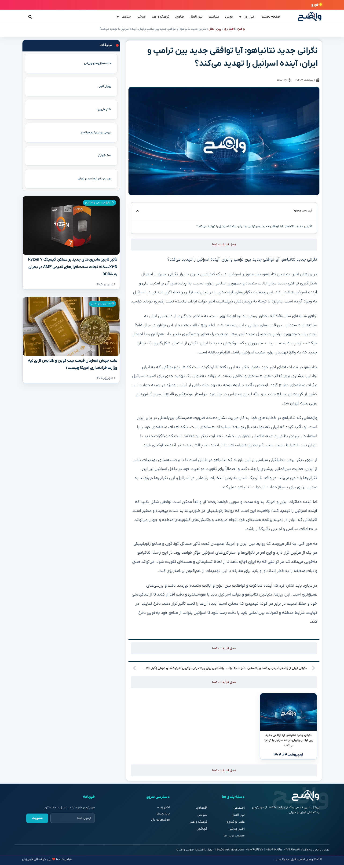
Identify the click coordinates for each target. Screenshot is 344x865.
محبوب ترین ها (234, 835)
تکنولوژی (108, 202)
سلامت (126, 17)
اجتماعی (239, 808)
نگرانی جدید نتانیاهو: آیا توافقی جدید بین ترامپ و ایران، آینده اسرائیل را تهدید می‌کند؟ (288, 740)
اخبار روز (249, 17)
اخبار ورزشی (237, 829)
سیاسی (202, 815)
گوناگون (202, 829)
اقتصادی (109, 303)
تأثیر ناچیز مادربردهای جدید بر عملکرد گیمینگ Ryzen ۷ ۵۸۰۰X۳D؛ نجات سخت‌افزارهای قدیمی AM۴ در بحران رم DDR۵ (72, 267)
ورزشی (141, 17)
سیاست (214, 17)
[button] (137, 210)
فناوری (179, 17)
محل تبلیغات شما (224, 244)
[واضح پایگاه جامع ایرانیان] (309, 17)
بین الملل (196, 17)
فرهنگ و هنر (160, 17)
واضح (241, 29)
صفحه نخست (270, 17)
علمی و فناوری (93, 202)
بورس (229, 17)
